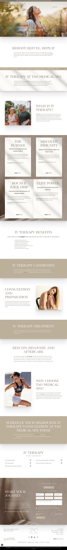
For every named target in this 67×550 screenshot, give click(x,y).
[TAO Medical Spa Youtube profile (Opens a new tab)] (34, 538)
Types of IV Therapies (14, 68)
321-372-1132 (54, 5)
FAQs (57, 68)
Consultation (62, 68)
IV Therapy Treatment (50, 68)
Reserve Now (39, 517)
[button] (2, 545)
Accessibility (47, 542)
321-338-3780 (37, 435)
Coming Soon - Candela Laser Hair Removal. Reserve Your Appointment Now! (33, 1)
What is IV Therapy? (4, 68)
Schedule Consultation (10, 6)
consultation (25, 272)
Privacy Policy (46, 511)
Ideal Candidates (29, 68)
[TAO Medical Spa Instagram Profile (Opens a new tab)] (31, 538)
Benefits (21, 68)
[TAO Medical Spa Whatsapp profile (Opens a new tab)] (37, 538)
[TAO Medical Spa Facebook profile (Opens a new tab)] (29, 538)
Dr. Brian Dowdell (35, 84)
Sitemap (36, 542)
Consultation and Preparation (39, 68)
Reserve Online (8, 4)
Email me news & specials (40, 514)
